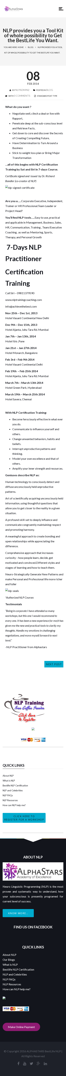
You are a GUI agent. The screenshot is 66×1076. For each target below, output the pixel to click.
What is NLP (9, 780)
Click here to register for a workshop (24, 818)
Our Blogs (9, 959)
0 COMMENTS (22, 95)
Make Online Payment (21, 1027)
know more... (18, 913)
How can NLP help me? (14, 805)
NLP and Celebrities (13, 790)
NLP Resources (10, 800)
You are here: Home (14, 47)
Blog (30, 47)
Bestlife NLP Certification (15, 785)
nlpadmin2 (22, 89)
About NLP (8, 775)
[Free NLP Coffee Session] (25, 695)
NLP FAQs (8, 795)
